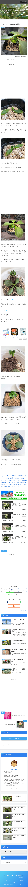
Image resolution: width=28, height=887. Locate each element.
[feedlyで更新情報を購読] (20, 602)
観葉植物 (21, 877)
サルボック (14, 769)
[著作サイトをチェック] (7, 602)
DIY (14, 882)
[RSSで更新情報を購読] (14, 606)
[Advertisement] (14, 79)
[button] (18, 594)
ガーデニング (7, 880)
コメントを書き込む (14, 738)
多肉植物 (4, 550)
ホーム (7, 877)
